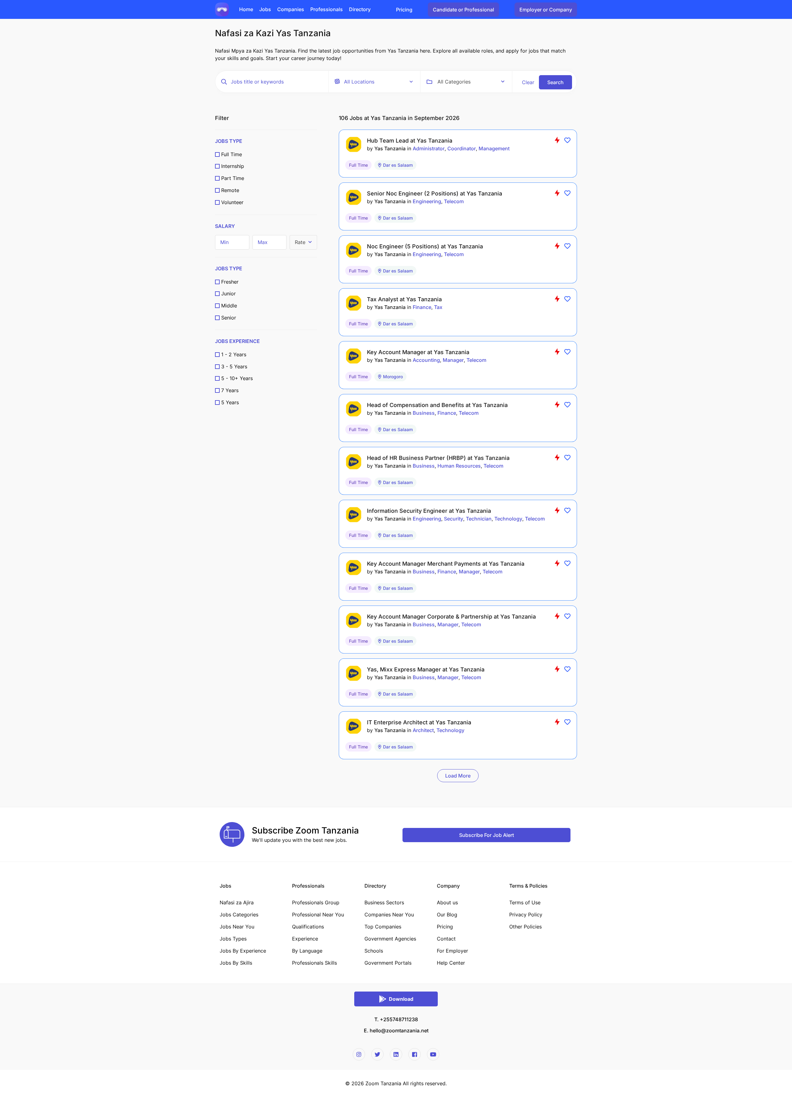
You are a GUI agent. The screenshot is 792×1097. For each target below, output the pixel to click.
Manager (453, 360)
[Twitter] (377, 1054)
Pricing (404, 9)
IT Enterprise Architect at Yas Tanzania (419, 722)
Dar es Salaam (398, 165)
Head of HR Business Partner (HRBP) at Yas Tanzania (438, 458)
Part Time (232, 178)
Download (401, 999)
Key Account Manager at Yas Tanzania (418, 352)
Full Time (231, 154)
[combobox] (471, 81)
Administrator (429, 148)
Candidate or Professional (463, 9)
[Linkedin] (396, 1054)
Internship (232, 166)
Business (424, 413)
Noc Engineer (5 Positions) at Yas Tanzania (425, 246)
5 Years (230, 402)
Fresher (230, 282)
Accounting (426, 360)
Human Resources (459, 466)
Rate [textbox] (300, 242)
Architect (423, 730)
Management (494, 148)
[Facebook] (414, 1054)
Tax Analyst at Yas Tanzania (404, 299)
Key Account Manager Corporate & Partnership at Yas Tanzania (451, 616)
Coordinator (461, 148)
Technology (508, 519)
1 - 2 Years (233, 354)
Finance (422, 307)
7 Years (230, 390)
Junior (228, 293)
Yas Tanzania (390, 148)
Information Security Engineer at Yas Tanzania (429, 511)
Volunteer (232, 202)
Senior (228, 318)
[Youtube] (433, 1054)
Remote (230, 190)
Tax (438, 307)
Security (453, 519)
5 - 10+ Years (237, 378)
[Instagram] (359, 1054)
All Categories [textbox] (454, 82)
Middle (229, 305)
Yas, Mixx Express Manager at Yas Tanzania (425, 669)
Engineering (427, 201)
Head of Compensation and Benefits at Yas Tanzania (437, 405)
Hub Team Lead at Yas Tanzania (409, 140)
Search (555, 82)
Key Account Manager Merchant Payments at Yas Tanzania (445, 563)
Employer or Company (545, 9)
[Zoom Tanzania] (222, 9)
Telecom (454, 201)
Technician (479, 519)
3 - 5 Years (234, 366)
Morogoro (393, 376)
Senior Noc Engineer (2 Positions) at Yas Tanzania (434, 193)
